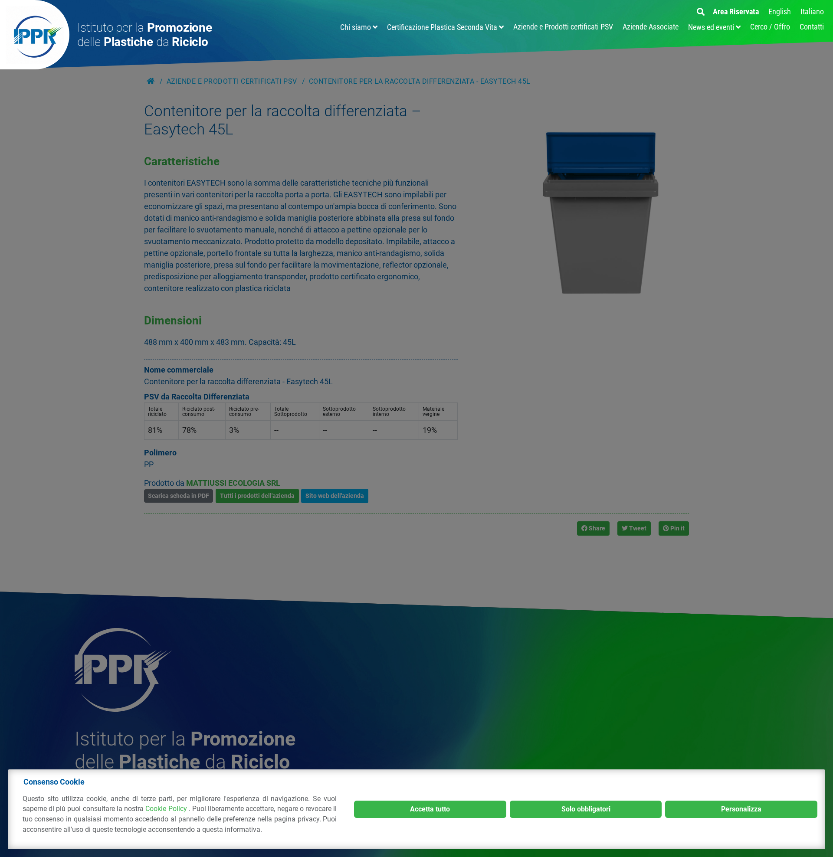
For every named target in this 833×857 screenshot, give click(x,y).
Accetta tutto (430, 809)
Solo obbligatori (585, 809)
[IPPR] (34, 34)
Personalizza (741, 809)
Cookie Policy (166, 809)
